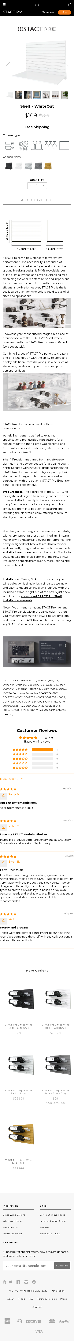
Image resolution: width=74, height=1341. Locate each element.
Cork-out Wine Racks (52, 1215)
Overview (48, 12)
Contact (37, 1307)
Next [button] (66, 66)
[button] (20, 749)
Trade (21, 1299)
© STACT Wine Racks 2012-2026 (28, 1290)
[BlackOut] (8, 167)
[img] (8, 789)
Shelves (44, 1227)
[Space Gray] (37, 167)
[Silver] (27, 167)
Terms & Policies (47, 1299)
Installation (58, 1290)
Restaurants (10, 1227)
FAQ (31, 1299)
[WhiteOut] (17, 167)
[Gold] (47, 167)
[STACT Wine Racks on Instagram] (26, 1282)
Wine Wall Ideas (12, 1221)
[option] (37, 63)
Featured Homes (13, 1233)
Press (63, 1299)
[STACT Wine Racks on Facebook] (18, 1282)
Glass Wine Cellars (14, 1215)
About (10, 1299)
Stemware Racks (50, 1233)
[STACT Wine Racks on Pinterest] (34, 1282)
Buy (64, 12)
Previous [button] (7, 66)
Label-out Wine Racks (53, 1221)
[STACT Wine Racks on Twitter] (11, 1282)
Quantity (37, 180)
